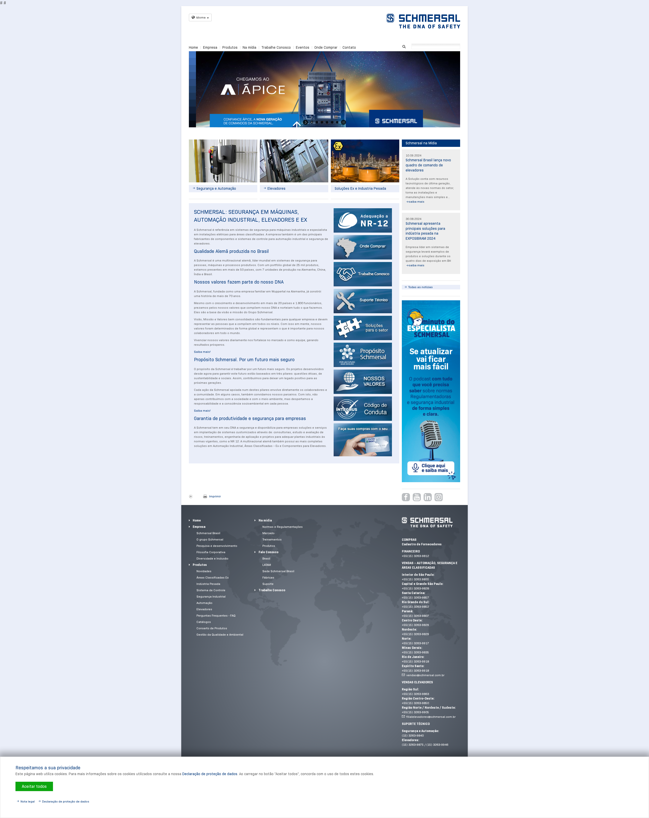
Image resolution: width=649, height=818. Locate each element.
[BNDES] (363, 439)
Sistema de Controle (210, 590)
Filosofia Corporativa (210, 552)
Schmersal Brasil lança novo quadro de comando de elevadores (428, 165)
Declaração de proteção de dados (209, 774)
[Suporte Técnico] (363, 301)
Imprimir (215, 496)
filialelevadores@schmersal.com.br (431, 717)
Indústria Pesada (208, 584)
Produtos (230, 47)
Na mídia (249, 47)
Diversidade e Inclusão (212, 558)
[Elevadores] (294, 161)
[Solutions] (363, 220)
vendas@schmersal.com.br (425, 675)
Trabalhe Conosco (276, 47)
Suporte (268, 584)
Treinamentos (272, 539)
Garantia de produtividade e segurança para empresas (250, 418)
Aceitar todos (34, 786)
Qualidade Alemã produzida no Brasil (231, 251)
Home (193, 47)
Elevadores (276, 188)
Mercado (268, 533)
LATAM (266, 565)
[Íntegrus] (363, 408)
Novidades (203, 571)
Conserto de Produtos (211, 628)
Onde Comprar (325, 47)
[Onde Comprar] (363, 247)
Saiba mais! (202, 352)
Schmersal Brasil (208, 533)
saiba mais (416, 201)
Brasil (266, 558)
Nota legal (28, 801)
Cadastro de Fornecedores (422, 544)
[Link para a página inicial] (423, 21)
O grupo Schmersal (209, 539)
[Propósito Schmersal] (363, 355)
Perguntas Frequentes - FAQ (216, 615)
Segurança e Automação (216, 188)
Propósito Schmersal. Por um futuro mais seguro (244, 359)
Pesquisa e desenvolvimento (216, 546)
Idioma (201, 17)
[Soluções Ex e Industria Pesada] (365, 161)
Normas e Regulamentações (282, 527)
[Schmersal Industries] (363, 328)
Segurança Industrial (211, 596)
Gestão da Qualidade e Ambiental (219, 634)
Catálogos (203, 622)
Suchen (404, 46)
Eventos (302, 47)
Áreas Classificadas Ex (212, 577)
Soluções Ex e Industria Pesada (360, 188)
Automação (204, 603)
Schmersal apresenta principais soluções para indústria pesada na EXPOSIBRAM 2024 (425, 231)
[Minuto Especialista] (431, 391)
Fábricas (268, 577)
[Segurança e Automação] (223, 161)
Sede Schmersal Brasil (278, 571)
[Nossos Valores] (363, 382)
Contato (349, 47)
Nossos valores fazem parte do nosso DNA (239, 282)
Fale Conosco (268, 552)
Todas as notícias (420, 287)
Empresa (210, 47)
